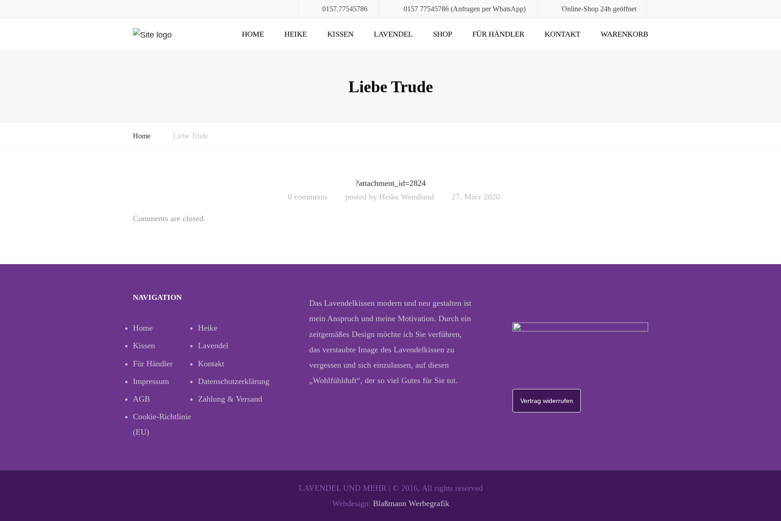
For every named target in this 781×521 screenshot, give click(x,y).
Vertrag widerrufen (546, 400)
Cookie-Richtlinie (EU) (162, 424)
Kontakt (562, 34)
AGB (141, 398)
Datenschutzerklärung (230, 381)
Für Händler (498, 34)
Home (253, 34)
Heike (295, 34)
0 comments (308, 196)
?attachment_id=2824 (390, 183)
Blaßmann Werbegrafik (411, 503)
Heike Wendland (406, 196)
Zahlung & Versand (230, 398)
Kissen (340, 34)
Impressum (151, 381)
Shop (442, 34)
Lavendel (393, 34)
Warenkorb (624, 34)
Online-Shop (580, 9)
